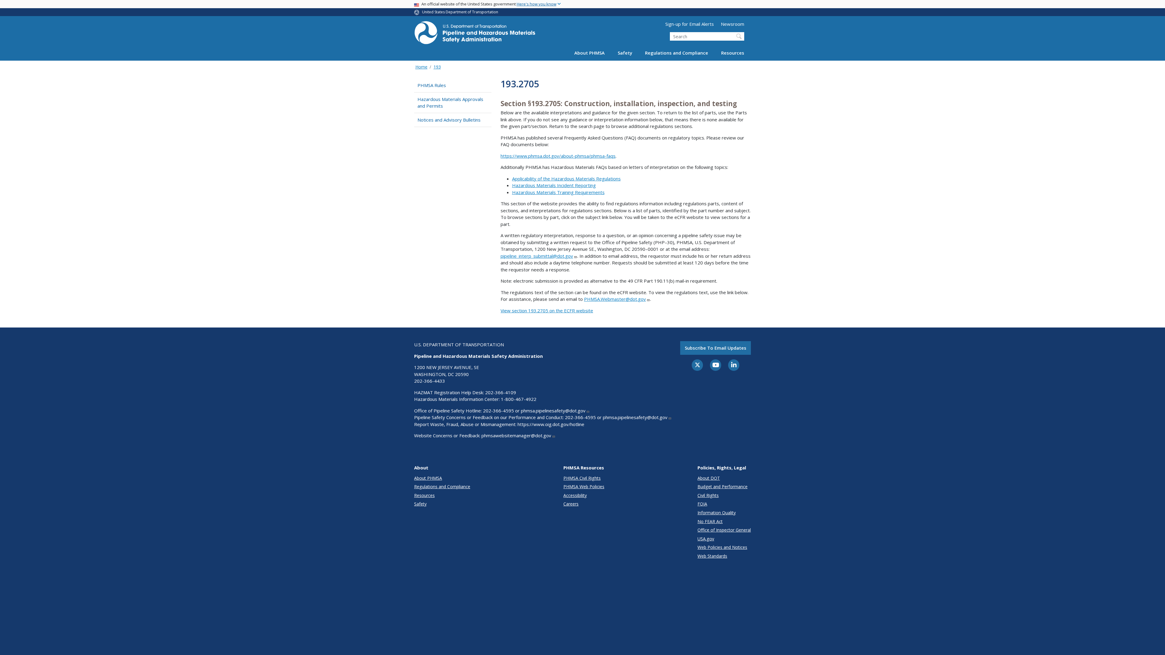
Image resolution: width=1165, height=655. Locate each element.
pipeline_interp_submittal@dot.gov (537, 256)
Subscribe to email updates (715, 348)
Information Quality (716, 513)
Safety (625, 53)
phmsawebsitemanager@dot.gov (516, 435)
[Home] (474, 34)
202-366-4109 (500, 392)
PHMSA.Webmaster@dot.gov (615, 299)
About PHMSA (589, 53)
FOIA (702, 504)
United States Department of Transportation (460, 12)
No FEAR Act (710, 521)
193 (437, 67)
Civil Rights (708, 495)
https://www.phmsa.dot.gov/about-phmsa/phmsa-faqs (558, 156)
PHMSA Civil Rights (582, 478)
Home (421, 67)
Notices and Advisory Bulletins (449, 120)
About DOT (708, 478)
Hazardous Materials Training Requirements (558, 192)
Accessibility (575, 495)
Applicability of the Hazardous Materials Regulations (566, 179)
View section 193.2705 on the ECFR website (547, 310)
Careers (571, 504)
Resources (732, 53)
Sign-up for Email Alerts (689, 24)
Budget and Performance (722, 486)
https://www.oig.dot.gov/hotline (551, 424)
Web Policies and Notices (722, 547)
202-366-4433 (429, 381)
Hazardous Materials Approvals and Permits (450, 102)
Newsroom (732, 24)
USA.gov (705, 539)
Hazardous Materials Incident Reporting (554, 185)
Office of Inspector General (724, 530)
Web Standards (712, 556)
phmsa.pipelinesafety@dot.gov (553, 411)
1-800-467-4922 (518, 399)
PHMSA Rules (431, 85)
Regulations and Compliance (676, 53)
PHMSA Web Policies (583, 486)
